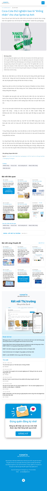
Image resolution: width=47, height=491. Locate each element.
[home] (5, 2)
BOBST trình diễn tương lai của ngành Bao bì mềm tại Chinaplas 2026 (19, 349)
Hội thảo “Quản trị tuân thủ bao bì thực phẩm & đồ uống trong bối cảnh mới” (21, 379)
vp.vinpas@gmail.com (25, 471)
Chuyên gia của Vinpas (8, 181)
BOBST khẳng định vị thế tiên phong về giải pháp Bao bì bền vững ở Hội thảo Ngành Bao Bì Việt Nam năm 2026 (23, 394)
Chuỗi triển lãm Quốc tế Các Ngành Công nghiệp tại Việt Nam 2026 (18, 352)
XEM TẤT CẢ (41, 243)
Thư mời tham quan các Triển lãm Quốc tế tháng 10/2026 (16, 364)
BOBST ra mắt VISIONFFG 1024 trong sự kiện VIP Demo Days (17, 355)
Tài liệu (40, 202)
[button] (43, 2)
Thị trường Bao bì (6, 7)
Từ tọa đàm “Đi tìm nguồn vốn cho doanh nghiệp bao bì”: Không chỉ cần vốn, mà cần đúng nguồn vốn (22, 372)
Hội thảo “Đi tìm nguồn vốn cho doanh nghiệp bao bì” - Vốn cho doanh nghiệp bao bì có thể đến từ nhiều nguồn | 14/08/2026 (23, 386)
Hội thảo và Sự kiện (22, 181)
